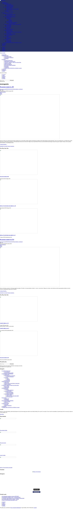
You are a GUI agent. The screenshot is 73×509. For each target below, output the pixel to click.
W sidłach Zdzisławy (10, 11)
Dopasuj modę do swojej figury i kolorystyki (11, 383)
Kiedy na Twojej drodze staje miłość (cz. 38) (9, 500)
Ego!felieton (6, 10)
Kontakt (3, 45)
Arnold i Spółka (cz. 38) (4, 323)
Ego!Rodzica (8, 38)
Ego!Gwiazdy (8, 41)
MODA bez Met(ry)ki (8, 30)
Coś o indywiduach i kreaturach (11, 22)
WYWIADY (6, 39)
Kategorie (3, 12)
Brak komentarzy (3, 244)
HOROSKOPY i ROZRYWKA (9, 16)
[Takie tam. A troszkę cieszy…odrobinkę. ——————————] (61, 486)
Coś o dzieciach (9, 15)
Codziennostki (8, 17)
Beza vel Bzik (8, 26)
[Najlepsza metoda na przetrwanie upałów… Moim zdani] (61, 478)
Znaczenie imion (9, 21)
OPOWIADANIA (5, 3)
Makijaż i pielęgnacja (10, 29)
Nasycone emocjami (9, 5)
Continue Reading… (3, 144)
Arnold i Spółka (9, 394)
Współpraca (4, 44)
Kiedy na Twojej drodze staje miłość (12, 395)
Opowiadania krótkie (7, 4)
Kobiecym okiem (9, 34)
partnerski (10, 20)
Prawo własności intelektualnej (15, 507)
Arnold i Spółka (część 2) (4, 328)
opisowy (10, 19)
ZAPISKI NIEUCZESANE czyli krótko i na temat (13, 42)
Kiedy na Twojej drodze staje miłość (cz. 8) (7, 235)
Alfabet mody (6, 382)
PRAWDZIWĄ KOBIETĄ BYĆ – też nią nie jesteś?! (11, 497)
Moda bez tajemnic (7, 384)
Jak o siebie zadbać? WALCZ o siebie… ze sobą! (10, 499)
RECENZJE (6, 36)
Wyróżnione (4, 406)
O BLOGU (4, 43)
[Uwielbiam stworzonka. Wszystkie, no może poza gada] (61, 482)
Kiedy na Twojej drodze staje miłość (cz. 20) (8, 205)
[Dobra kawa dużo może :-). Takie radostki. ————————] (12, 486)
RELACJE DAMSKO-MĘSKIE (9, 33)
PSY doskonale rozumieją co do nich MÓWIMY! (10, 496)
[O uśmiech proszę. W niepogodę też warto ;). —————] (36, 481)
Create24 (35, 507)
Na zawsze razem (9, 9)
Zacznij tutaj (4, 2)
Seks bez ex (8, 35)
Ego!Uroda (8, 28)
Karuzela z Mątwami (12, 23)
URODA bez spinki (7, 27)
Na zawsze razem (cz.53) (4, 357)
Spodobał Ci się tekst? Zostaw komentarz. (7, 146)
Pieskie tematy (8, 25)
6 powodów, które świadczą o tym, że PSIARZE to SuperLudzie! (13, 498)
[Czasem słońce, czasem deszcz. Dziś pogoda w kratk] (12, 482)
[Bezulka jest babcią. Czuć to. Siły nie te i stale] (36, 478)
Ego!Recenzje (8, 37)
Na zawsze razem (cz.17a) (7, 239)
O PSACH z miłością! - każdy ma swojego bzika (10, 385)
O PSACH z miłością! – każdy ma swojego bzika (12, 24)
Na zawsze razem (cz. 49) (7, 87)
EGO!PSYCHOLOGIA (8, 13)
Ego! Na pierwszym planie (10, 14)
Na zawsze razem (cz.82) (4, 176)
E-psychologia (8, 40)
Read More (2, 414)
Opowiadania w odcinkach (8, 7)
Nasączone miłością (9, 6)
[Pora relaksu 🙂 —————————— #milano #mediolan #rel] (36, 486)
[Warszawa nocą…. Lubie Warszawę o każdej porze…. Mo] (12, 477)
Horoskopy (8, 18)
